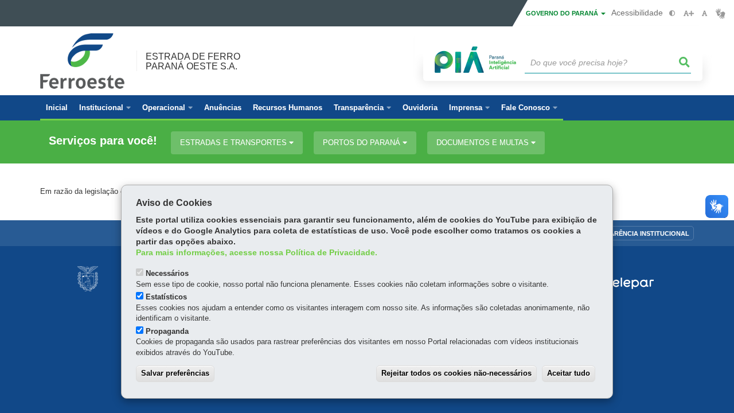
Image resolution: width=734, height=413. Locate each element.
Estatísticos (166, 297)
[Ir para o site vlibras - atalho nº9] (720, 13)
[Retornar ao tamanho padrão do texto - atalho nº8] (704, 13)
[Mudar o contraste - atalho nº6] (672, 13)
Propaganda (167, 331)
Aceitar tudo (568, 373)
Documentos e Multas (483, 142)
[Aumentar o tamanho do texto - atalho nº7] (688, 13)
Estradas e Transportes (234, 142)
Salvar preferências (175, 373)
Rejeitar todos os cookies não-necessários (456, 373)
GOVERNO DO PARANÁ (563, 13)
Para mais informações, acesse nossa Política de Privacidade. (256, 252)
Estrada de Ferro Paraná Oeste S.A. (193, 61)
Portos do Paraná (363, 142)
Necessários (167, 273)
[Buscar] (684, 62)
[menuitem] (104, 107)
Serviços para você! (103, 141)
